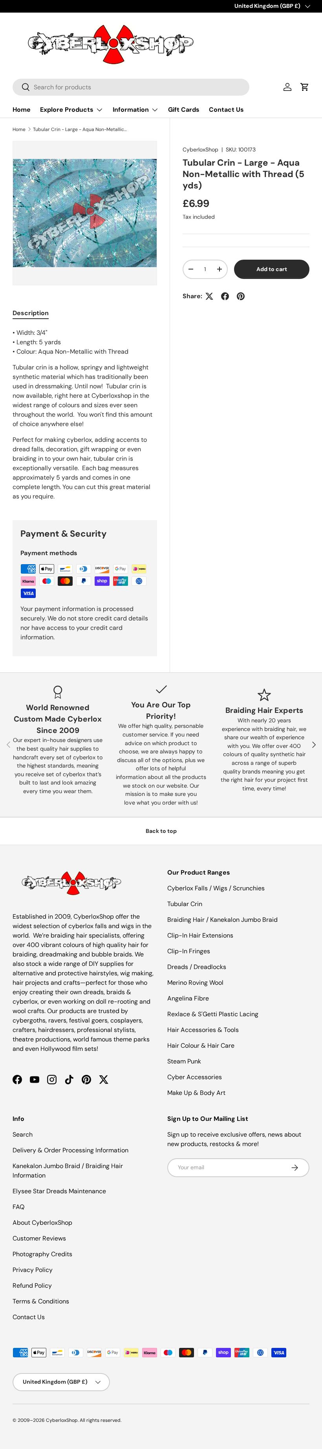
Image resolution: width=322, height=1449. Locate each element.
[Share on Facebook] (225, 296)
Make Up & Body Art (196, 1093)
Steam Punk (184, 1061)
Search (23, 1134)
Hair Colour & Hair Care (200, 1045)
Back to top (161, 830)
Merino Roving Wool (195, 982)
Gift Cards (183, 109)
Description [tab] (31, 313)
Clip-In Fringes (188, 951)
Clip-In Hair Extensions (200, 935)
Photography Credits (42, 1254)
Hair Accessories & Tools (203, 1030)
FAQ (18, 1207)
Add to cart (271, 269)
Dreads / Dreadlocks (196, 967)
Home (22, 109)
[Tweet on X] (209, 296)
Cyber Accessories (194, 1077)
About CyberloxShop (42, 1222)
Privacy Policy (33, 1270)
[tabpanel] (85, 414)
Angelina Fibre (188, 998)
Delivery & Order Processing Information (70, 1150)
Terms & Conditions (41, 1301)
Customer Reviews (39, 1238)
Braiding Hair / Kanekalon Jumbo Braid (222, 920)
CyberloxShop (200, 149)
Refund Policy (32, 1285)
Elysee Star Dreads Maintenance (59, 1191)
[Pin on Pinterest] (241, 296)
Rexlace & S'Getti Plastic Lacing (212, 1014)
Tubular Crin (184, 904)
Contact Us (226, 109)
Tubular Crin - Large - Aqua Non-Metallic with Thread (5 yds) (80, 129)
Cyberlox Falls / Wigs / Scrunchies (216, 888)
